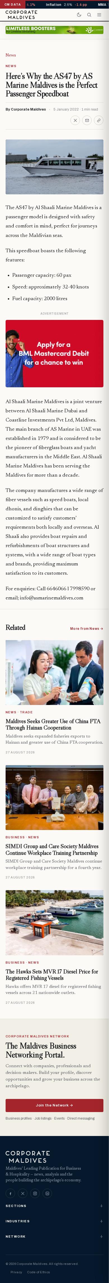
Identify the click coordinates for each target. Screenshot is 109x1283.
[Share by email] (87, 120)
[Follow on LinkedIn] (47, 1193)
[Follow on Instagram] (35, 1193)
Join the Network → (54, 1105)
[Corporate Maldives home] (21, 15)
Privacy (16, 1272)
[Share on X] (75, 120)
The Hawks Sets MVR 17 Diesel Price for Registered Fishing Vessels (52, 975)
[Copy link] (98, 120)
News (11, 55)
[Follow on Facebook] (10, 1193)
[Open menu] (99, 15)
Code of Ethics (38, 1272)
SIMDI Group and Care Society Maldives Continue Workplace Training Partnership (52, 849)
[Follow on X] (22, 1193)
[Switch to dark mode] (79, 15)
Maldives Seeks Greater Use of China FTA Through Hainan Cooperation (53, 724)
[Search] (89, 15)
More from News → (86, 629)
